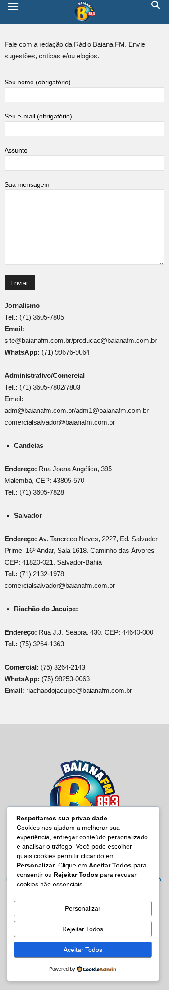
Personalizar (82, 908)
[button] (156, 12)
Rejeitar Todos (82, 929)
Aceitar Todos (83, 949)
